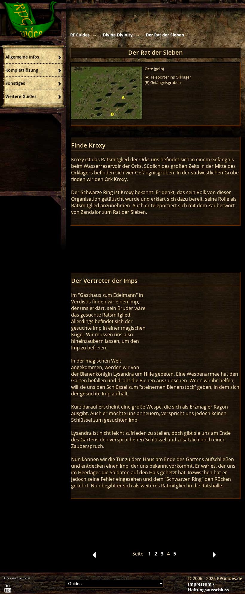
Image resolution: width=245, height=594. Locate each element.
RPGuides (80, 35)
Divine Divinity (118, 35)
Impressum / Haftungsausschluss (208, 587)
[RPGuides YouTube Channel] (7, 590)
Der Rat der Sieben (165, 35)
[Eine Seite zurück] (94, 556)
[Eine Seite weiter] (214, 556)
